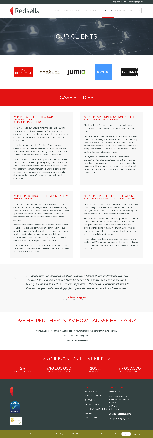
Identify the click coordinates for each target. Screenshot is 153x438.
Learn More (137, 434)
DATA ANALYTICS (91, 391)
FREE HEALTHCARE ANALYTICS (96, 409)
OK (126, 434)
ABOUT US (88, 413)
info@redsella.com (122, 414)
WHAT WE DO (90, 400)
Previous (15, 277)
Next (137, 277)
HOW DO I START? (91, 417)
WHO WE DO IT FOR (92, 404)
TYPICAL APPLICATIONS (93, 396)
